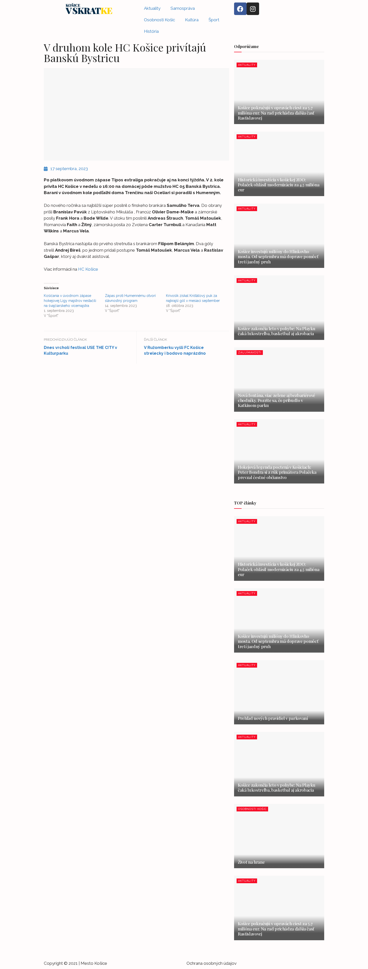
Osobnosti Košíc (159, 19)
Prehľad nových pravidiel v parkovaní (273, 718)
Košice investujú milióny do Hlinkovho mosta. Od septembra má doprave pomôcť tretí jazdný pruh (278, 256)
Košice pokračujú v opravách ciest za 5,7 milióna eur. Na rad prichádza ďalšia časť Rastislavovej (276, 113)
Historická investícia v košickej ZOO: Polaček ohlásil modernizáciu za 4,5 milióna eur (278, 185)
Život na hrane (251, 862)
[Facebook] (240, 9)
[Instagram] (253, 9)
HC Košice (88, 269)
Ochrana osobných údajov (212, 963)
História (151, 31)
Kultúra (192, 19)
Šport (214, 19)
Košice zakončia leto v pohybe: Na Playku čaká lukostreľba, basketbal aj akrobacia (276, 331)
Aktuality (152, 8)
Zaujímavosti (249, 352)
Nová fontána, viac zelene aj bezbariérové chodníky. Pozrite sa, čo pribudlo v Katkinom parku (276, 400)
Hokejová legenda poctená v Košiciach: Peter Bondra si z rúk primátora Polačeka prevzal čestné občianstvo (277, 472)
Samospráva (182, 8)
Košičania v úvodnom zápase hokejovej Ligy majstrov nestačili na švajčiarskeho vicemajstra (70, 301)
